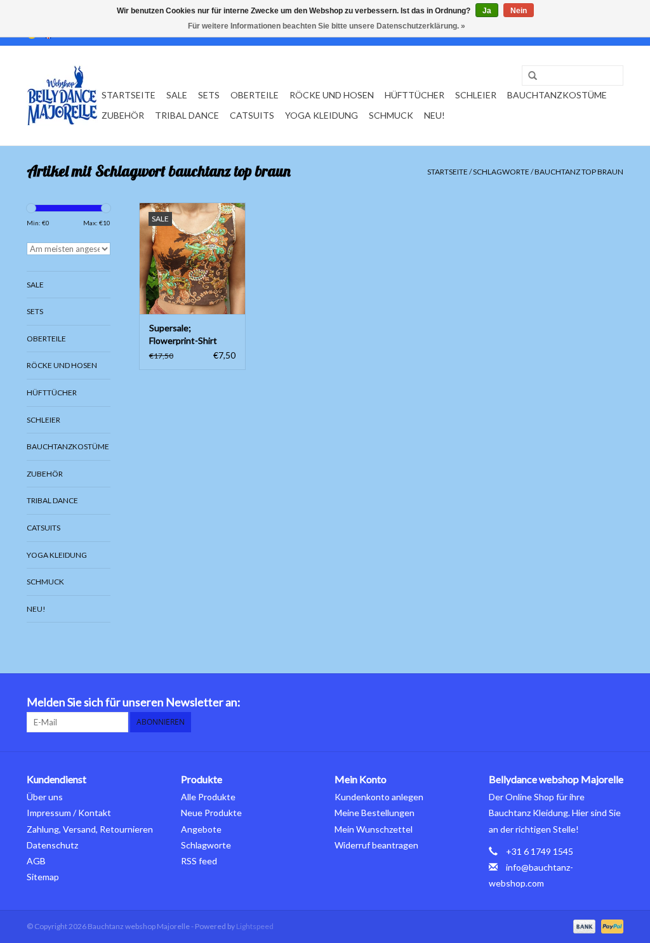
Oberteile (254, 94)
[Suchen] (528, 76)
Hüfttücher (414, 94)
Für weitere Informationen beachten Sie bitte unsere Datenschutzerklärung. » (326, 26)
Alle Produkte (208, 796)
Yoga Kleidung (321, 115)
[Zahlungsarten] (583, 925)
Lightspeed (255, 926)
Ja (486, 10)
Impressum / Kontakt (69, 812)
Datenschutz (52, 845)
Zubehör (123, 115)
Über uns (45, 796)
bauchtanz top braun (578, 171)
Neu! (434, 115)
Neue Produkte (211, 812)
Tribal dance (187, 115)
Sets (209, 94)
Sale (176, 94)
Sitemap (43, 876)
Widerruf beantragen (376, 845)
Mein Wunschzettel (374, 829)
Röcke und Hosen (331, 94)
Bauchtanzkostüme (557, 94)
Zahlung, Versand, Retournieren (90, 829)
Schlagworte (501, 171)
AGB (36, 860)
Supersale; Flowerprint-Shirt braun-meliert (183, 334)
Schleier (475, 94)
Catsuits (252, 115)
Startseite (129, 94)
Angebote (201, 829)
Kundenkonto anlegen (379, 796)
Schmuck (391, 115)
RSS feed (199, 860)
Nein (518, 10)
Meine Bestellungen (375, 812)
